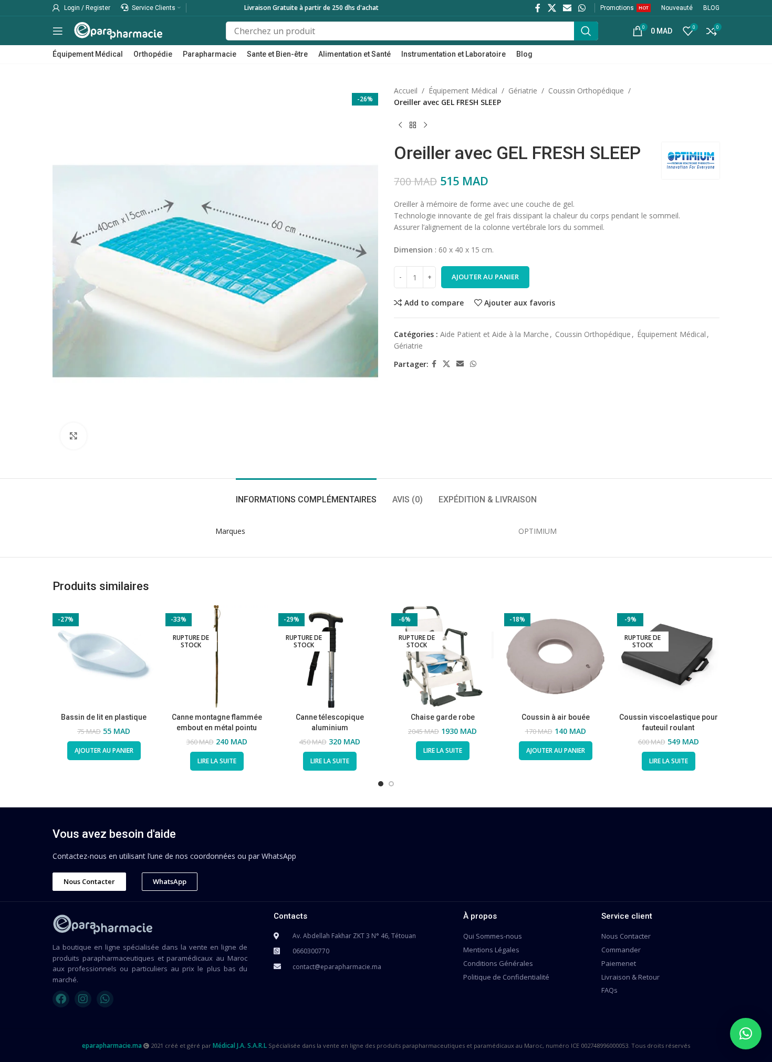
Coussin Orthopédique (586, 91)
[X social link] (551, 8)
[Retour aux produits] (412, 125)
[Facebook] (61, 999)
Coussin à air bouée (555, 717)
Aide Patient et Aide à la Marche (494, 334)
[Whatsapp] (105, 999)
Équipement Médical (463, 91)
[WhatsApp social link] (582, 8)
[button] (745, 1033)
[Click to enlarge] (73, 436)
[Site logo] (118, 30)
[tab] (306, 494)
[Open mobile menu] (57, 30)
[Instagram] (83, 999)
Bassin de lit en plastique (104, 717)
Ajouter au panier (485, 276)
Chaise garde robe (443, 717)
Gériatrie (522, 91)
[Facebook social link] (538, 8)
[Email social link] (567, 8)
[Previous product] (400, 125)
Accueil (406, 91)
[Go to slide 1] (380, 783)
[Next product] (425, 125)
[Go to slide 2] (391, 783)
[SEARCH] (586, 31)
